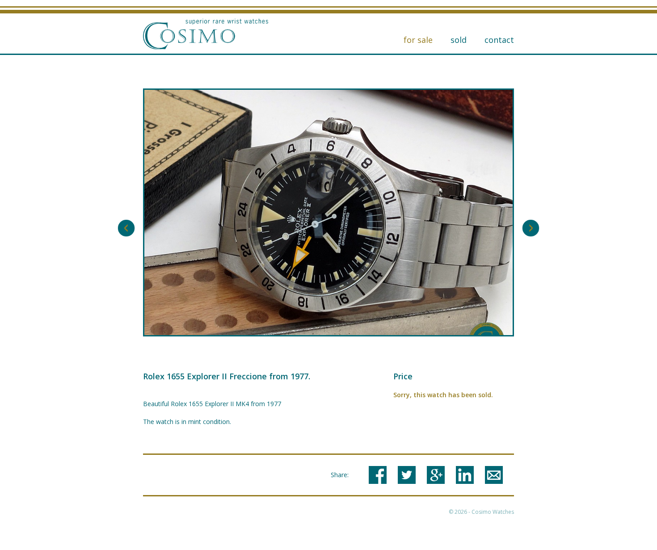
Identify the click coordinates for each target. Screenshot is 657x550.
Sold (459, 39)
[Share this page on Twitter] (407, 475)
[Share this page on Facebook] (378, 475)
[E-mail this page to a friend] (494, 475)
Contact (499, 39)
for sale (418, 39)
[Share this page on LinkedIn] (465, 475)
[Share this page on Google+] (436, 475)
